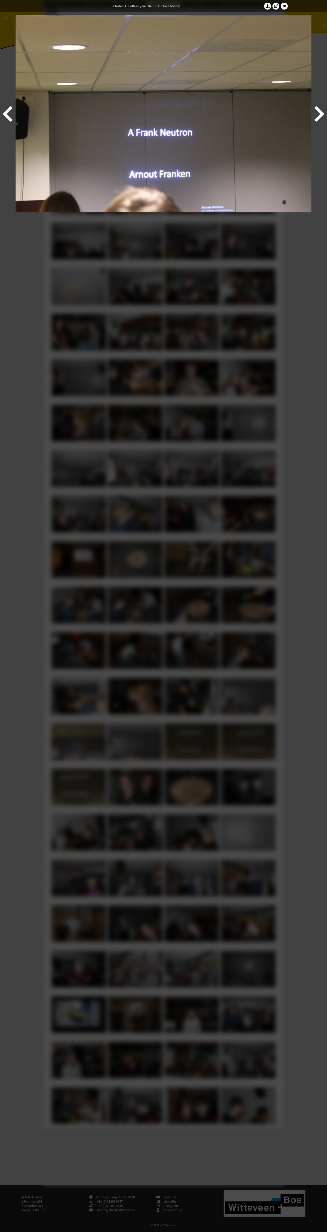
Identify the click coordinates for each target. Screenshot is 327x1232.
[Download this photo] (267, 6)
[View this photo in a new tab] (276, 6)
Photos (118, 6)
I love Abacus (170, 6)
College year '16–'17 (142, 6)
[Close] (284, 6)
